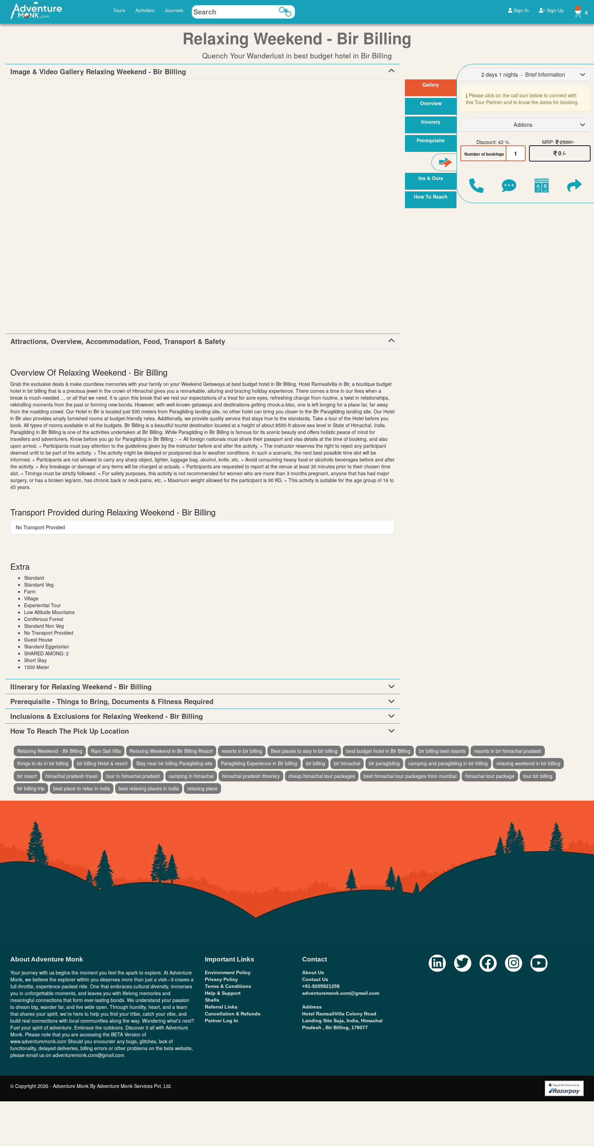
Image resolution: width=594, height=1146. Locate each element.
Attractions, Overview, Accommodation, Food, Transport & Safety (117, 341)
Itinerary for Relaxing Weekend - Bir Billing (81, 686)
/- (562, 153)
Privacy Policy (221, 979)
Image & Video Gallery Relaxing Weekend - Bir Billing (98, 71)
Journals (174, 10)
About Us (313, 972)
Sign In (520, 10)
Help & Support (223, 993)
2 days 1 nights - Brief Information (523, 74)
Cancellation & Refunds (233, 1013)
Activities (144, 10)
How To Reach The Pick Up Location (69, 731)
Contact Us (315, 979)
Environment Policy (228, 972)
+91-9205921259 (321, 986)
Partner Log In (221, 1020)
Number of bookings (484, 154)
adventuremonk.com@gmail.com (340, 993)
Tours (119, 10)
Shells (212, 1000)
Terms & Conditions (228, 986)
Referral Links (221, 1007)
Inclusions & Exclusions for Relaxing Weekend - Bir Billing (106, 716)
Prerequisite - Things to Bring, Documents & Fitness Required (111, 701)
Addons (523, 125)
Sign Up (554, 10)
